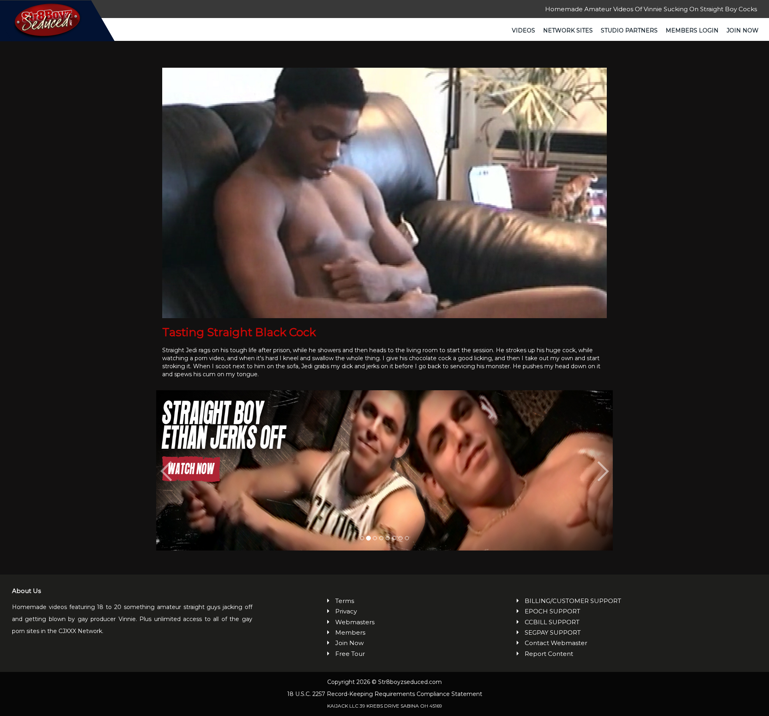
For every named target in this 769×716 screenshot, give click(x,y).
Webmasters (354, 622)
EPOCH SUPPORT (552, 611)
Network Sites (568, 30)
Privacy (346, 611)
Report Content (549, 654)
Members (350, 632)
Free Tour (350, 654)
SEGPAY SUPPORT (553, 632)
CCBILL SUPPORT (552, 622)
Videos (523, 30)
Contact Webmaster (556, 643)
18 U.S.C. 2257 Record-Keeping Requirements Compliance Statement (384, 694)
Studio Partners (629, 30)
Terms (344, 601)
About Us (26, 591)
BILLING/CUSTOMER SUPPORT (573, 601)
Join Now (743, 30)
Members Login (692, 30)
